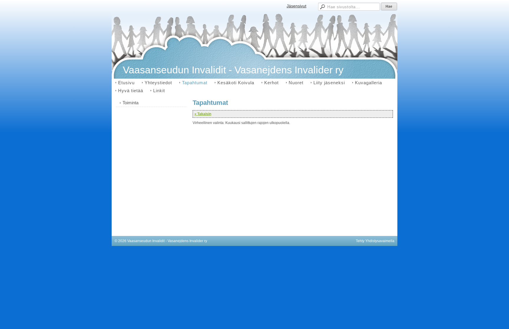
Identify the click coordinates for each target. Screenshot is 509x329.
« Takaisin (202, 114)
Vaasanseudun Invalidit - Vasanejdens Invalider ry (233, 69)
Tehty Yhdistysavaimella (375, 241)
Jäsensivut (296, 6)
